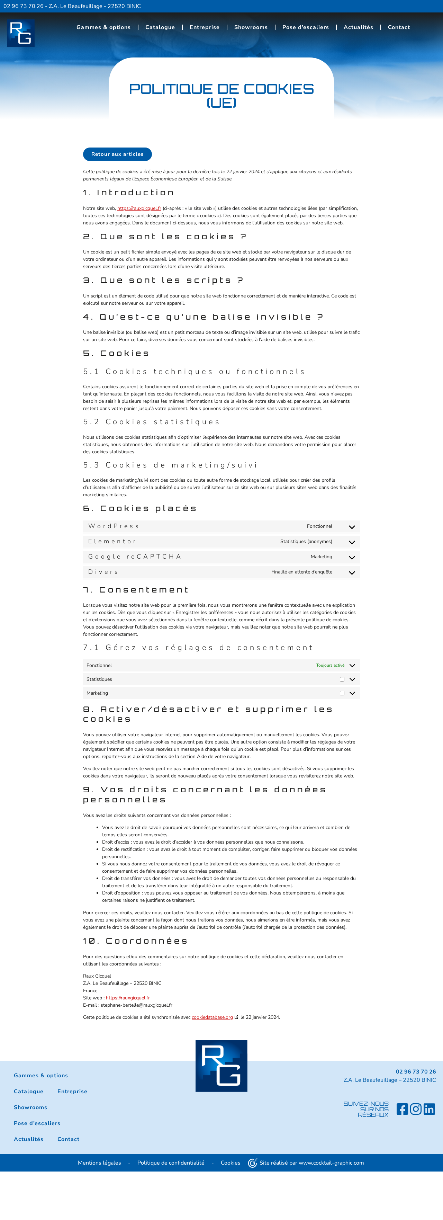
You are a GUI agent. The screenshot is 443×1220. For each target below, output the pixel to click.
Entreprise (205, 27)
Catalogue (160, 27)
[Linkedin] (429, 1109)
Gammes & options (103, 27)
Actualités (358, 27)
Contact (399, 27)
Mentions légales (99, 1163)
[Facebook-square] (402, 1109)
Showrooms (251, 27)
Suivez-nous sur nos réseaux (366, 1109)
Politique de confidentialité (171, 1163)
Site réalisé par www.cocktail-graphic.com (312, 1163)
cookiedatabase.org (212, 1017)
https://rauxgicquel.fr (139, 208)
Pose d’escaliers (305, 27)
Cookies (231, 1163)
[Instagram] (416, 1109)
